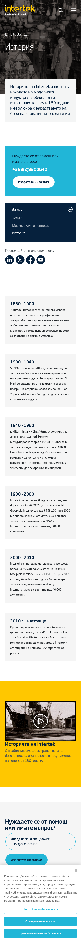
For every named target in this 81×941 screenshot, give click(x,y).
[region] (40, 903)
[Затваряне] (76, 870)
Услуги (17, 218)
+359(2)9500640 (29, 169)
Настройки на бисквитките (40, 909)
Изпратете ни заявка (33, 182)
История (18, 233)
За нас (17, 209)
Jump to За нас (16, 34)
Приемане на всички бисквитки (40, 933)
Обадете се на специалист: (30, 841)
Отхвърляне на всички (40, 921)
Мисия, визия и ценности (31, 226)
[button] (70, 209)
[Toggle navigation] (60, 10)
